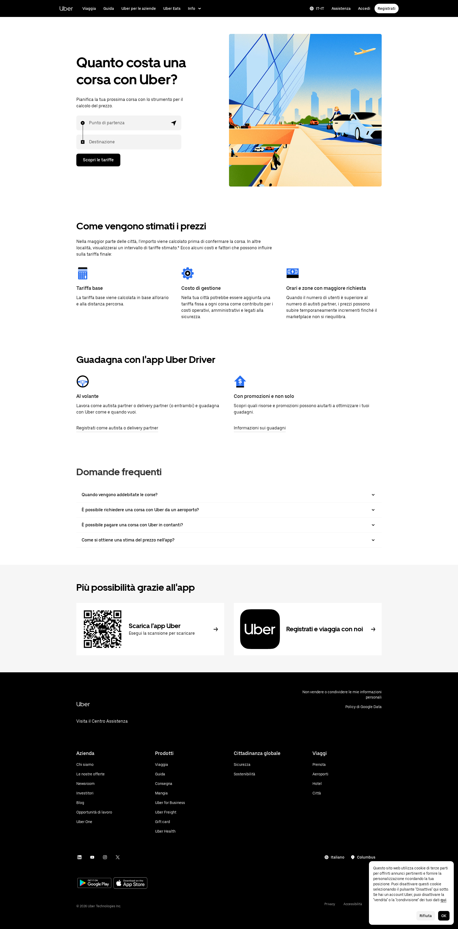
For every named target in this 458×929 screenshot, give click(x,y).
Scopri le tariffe (98, 159)
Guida (108, 8)
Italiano (337, 857)
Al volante (87, 396)
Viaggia (89, 8)
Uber (66, 8)
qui (443, 900)
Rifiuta (426, 916)
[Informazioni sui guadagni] (240, 381)
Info (191, 8)
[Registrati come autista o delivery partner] (82, 381)
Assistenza (341, 8)
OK (443, 916)
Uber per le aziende (138, 8)
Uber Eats (171, 8)
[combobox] (89, 123)
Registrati (386, 8)
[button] (174, 123)
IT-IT (320, 8)
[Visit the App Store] (130, 883)
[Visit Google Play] (94, 883)
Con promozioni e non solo (264, 396)
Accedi (364, 8)
